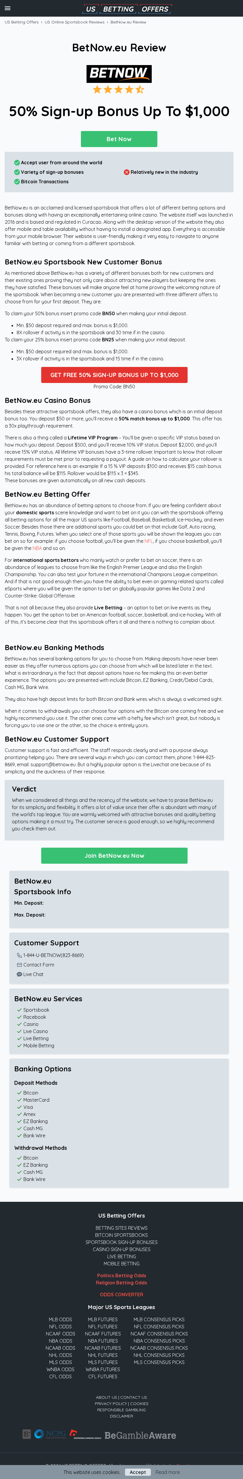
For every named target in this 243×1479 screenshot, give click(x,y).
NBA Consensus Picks (159, 1341)
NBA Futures (103, 1341)
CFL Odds (60, 1376)
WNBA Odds (60, 1369)
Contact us (133, 1397)
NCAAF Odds (60, 1334)
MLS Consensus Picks (159, 1362)
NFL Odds (60, 1327)
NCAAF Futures (103, 1334)
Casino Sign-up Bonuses (122, 1249)
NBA (37, 548)
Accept (138, 1472)
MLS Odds (60, 1362)
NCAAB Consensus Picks (159, 1348)
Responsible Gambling (121, 1409)
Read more (168, 1472)
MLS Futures (103, 1362)
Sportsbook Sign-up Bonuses (122, 1242)
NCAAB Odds (60, 1348)
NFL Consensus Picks (159, 1327)
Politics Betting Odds (121, 1275)
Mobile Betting (122, 1264)
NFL (149, 541)
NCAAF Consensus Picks (159, 1334)
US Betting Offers (22, 22)
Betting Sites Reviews (122, 1228)
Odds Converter (121, 1294)
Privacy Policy (111, 1403)
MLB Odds (60, 1319)
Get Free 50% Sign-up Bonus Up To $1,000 (114, 375)
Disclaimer (121, 1416)
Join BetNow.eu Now (114, 855)
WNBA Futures (103, 1369)
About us (106, 1397)
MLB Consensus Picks (159, 1319)
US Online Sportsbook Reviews (75, 22)
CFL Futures (102, 1376)
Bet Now (119, 139)
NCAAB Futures (103, 1348)
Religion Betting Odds (121, 1283)
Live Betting (121, 1256)
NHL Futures (103, 1355)
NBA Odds (60, 1341)
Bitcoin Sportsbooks (121, 1235)
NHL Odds (60, 1355)
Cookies (139, 1403)
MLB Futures (103, 1319)
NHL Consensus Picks (159, 1355)
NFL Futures (102, 1327)
